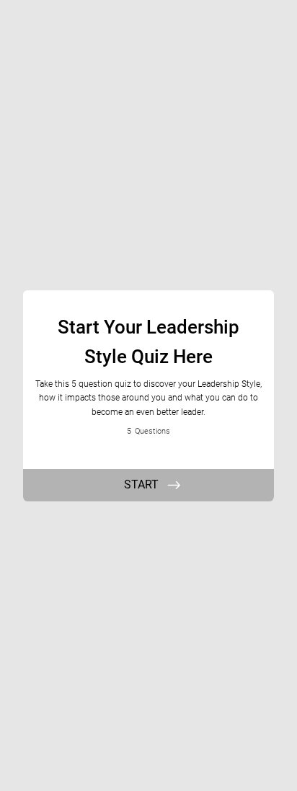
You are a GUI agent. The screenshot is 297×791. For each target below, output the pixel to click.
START (141, 484)
